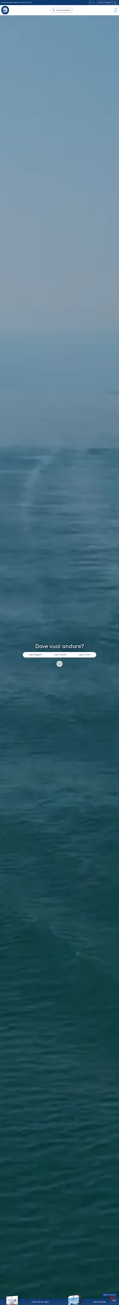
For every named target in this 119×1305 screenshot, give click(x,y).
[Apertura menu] (115, 10)
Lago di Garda (60, 655)
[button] (91, 2)
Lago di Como (84, 655)
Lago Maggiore (35, 655)
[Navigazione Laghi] (5, 10)
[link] (59, 664)
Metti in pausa (110, 1295)
